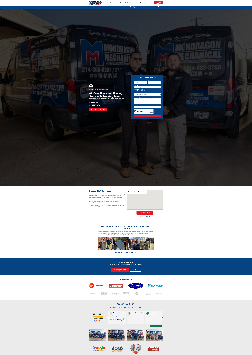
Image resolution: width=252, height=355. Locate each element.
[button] (162, 318)
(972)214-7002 (102, 205)
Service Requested (138, 92)
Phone (149, 80)
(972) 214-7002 (148, 216)
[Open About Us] (130, 3)
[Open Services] (115, 3)
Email (143, 91)
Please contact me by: (139, 89)
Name (135, 80)
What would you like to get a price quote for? (144, 97)
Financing (103, 7)
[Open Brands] (122, 3)
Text (136, 91)
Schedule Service (94, 7)
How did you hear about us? (140, 105)
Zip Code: (136, 85)
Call (139, 91)
